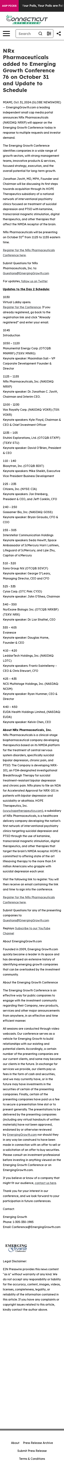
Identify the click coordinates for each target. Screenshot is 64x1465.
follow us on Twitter (34, 281)
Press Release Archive (38, 1443)
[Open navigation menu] (6, 33)
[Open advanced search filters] (49, 33)
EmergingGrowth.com (22, 1134)
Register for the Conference (22, 307)
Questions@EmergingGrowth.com (26, 273)
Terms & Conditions (32, 1458)
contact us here (45, 1183)
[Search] (40, 33)
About (15, 1443)
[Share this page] (58, 33)
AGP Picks (9, 5)
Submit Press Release (32, 1451)
